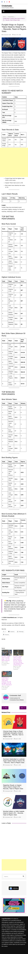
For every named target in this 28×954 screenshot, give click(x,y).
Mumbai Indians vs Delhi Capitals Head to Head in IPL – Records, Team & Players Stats (13, 813)
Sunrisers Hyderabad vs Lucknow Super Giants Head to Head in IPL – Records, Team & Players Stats (14, 760)
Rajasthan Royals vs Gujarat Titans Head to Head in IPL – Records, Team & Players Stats (13, 786)
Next (22, 707)
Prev (6, 707)
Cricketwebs (7, 6)
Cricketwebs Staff (7, 34)
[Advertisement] (14, 162)
